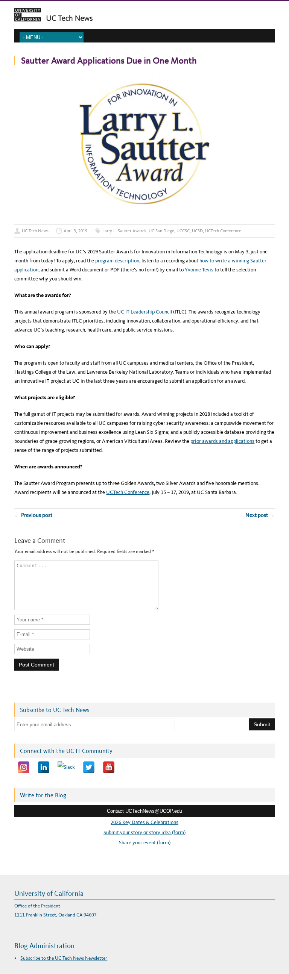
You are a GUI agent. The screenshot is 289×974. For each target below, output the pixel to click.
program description (117, 261)
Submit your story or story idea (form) (144, 832)
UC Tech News (35, 230)
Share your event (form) (144, 842)
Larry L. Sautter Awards (124, 230)
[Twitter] (88, 767)
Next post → (260, 515)
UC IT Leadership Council (144, 312)
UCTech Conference (223, 230)
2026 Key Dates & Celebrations (144, 822)
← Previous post (33, 515)
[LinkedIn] (43, 767)
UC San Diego (161, 230)
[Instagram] (23, 767)
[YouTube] (108, 767)
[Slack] (66, 767)
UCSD (197, 230)
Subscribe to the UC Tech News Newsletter (63, 958)
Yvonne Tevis (199, 270)
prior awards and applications (222, 441)
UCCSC (183, 230)
